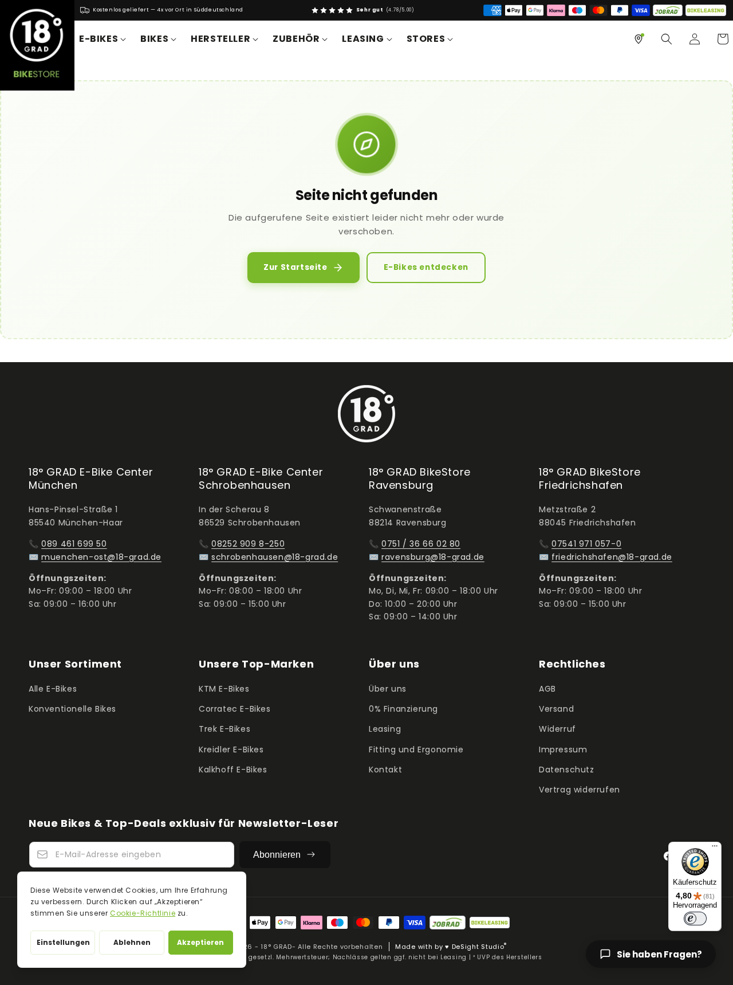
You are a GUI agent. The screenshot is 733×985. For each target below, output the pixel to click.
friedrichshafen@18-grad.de (611, 557)
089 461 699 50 (74, 544)
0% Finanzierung (403, 709)
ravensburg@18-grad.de (432, 557)
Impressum (563, 749)
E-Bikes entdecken (426, 267)
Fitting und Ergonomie (416, 749)
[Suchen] (666, 39)
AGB (547, 688)
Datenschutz (566, 769)
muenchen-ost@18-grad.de (101, 557)
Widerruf (557, 729)
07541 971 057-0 (586, 544)
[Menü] (715, 849)
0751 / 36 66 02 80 (420, 544)
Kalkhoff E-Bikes (233, 769)
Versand (556, 709)
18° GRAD (276, 946)
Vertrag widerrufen (579, 789)
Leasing (385, 729)
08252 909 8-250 (248, 544)
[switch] (695, 918)
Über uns (388, 688)
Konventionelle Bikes (72, 709)
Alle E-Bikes (53, 688)
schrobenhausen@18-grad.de (274, 557)
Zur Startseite (295, 267)
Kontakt (385, 769)
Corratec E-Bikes (235, 709)
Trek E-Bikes (224, 729)
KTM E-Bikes (224, 688)
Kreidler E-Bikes (231, 749)
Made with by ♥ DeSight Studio (451, 946)
